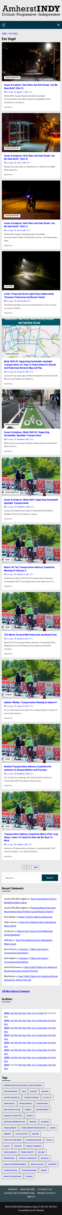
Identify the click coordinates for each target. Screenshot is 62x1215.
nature (35, 1134)
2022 (6, 1042)
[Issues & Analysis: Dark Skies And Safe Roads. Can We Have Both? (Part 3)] (31, 61)
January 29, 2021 (23, 639)
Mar (20, 1013)
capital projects (12, 1097)
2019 (6, 1064)
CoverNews (24, 1210)
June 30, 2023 (22, 301)
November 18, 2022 (23, 507)
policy (7, 1146)
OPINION (8, 695)
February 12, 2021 (23, 574)
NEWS (7, 560)
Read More (8, 107)
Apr (25, 1013)
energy (28, 1109)
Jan (12, 1013)
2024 (6, 1027)
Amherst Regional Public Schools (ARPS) (23, 1085)
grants (29, 1116)
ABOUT (31, 1196)
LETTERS (9, 286)
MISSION (12, 1189)
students (52, 1164)
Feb (16, 1013)
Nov (54, 1020)
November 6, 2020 (23, 774)
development (25, 1103)
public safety (27, 1152)
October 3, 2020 (22, 845)
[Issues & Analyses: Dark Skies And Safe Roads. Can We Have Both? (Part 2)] (31, 132)
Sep (45, 1020)
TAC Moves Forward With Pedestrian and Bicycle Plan (30, 634)
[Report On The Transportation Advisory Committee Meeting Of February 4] (31, 544)
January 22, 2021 (23, 706)
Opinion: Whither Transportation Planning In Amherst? (30, 702)
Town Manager (29, 1170)
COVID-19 (47, 1097)
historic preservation (14, 1122)
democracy (9, 1103)
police (49, 1140)
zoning (29, 1176)
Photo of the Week (13, 1140)
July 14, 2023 (21, 230)
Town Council (10, 1170)
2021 (6, 1049)
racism (41, 1152)
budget (33, 1091)
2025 (6, 1020)
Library (7, 1134)
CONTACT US (45, 1189)
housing (45, 1122)
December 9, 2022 (23, 439)
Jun (33, 1013)
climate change (31, 1097)
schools (45, 1158)
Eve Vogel (9, 92)
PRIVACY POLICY (46, 1193)
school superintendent (15, 1164)
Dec (6, 1024)
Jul (37, 1013)
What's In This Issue (12, 1176)
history (33, 1122)
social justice (37, 1164)
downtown (42, 1103)
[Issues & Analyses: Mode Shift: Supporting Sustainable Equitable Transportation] (31, 476)
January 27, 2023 (23, 372)
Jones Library (10, 1128)
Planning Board (34, 1140)
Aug (41, 1013)
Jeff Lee (8, 940)
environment (42, 1109)
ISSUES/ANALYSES (12, 77)
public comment (34, 1146)
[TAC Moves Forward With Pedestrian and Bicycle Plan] (31, 611)
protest (18, 1146)
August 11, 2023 (22, 92)
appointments (10, 1091)
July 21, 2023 (21, 163)
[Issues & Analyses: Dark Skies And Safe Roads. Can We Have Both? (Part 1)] (31, 200)
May (29, 1013)
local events (21, 1134)
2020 (6, 1057)
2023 (6, 1035)
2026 (6, 1013)
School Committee (28, 1158)
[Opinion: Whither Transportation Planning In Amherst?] (31, 679)
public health (10, 1152)
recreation (9, 1158)
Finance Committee (13, 1116)
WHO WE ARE (27, 1189)
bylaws (44, 1091)
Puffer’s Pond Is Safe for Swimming (35, 916)
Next (36, 867)
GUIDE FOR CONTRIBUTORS (19, 1193)
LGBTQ (53, 1128)
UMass (44, 1170)
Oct (49, 1020)
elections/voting (12, 1109)
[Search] (58, 24)
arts (24, 1091)
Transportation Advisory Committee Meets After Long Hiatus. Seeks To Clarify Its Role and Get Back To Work (31, 837)
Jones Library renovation (33, 1128)
